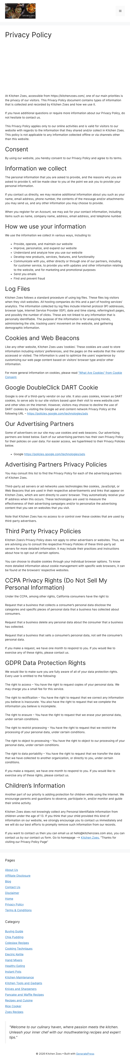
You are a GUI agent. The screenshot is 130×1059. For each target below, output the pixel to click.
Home (9, 898)
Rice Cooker (13, 1006)
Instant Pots (13, 971)
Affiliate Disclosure (17, 875)
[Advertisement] (65, 64)
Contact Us (12, 887)
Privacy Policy (14, 904)
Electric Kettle (14, 954)
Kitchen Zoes (90, 837)
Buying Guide (14, 931)
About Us (11, 870)
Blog (8, 881)
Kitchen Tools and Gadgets (23, 983)
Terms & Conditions (18, 910)
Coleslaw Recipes (17, 943)
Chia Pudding (14, 937)
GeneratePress (85, 1053)
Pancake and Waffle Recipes (24, 994)
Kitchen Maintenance (19, 977)
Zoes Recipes (14, 1012)
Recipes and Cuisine (19, 1000)
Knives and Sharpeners (21, 989)
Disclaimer (12, 893)
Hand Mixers (13, 960)
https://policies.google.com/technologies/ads (57, 413)
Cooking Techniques (18, 948)
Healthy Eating (15, 966)
